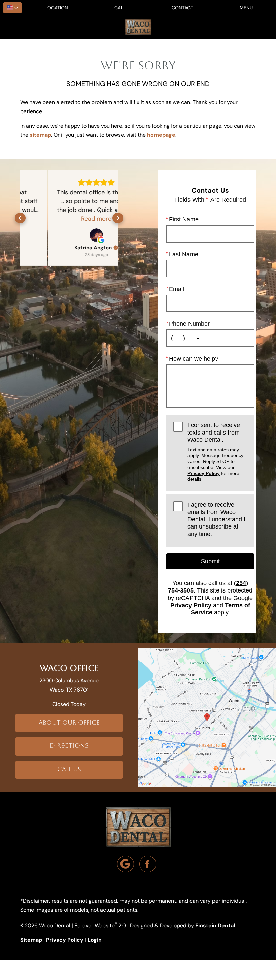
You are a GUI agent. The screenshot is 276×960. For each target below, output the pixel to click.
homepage (161, 134)
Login (95, 939)
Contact (182, 7)
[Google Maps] (125, 864)
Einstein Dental (215, 925)
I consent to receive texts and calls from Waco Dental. (215, 452)
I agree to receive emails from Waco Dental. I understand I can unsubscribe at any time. (216, 519)
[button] (12, 8)
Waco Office (69, 668)
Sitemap (31, 939)
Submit (210, 561)
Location (56, 7)
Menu (246, 7)
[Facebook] (147, 864)
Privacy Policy (203, 473)
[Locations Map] (207, 716)
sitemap (40, 134)
